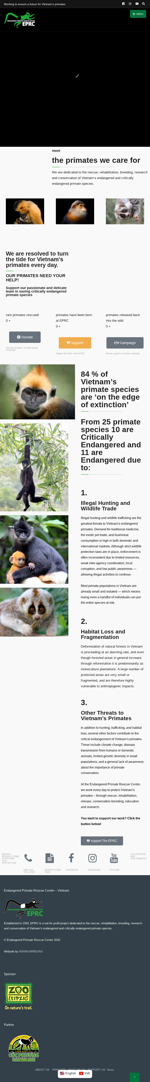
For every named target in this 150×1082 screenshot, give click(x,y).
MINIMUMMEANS (31, 951)
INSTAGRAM (94, 870)
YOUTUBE (114, 870)
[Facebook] (123, 4)
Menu (140, 14)
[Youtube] (114, 858)
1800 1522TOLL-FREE (29, 871)
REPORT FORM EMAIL (53, 871)
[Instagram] (130, 4)
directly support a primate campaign (123, 353)
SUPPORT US (96, 1069)
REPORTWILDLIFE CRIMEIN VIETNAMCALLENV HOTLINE (10, 858)
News (110, 1069)
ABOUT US (42, 1069)
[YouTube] (136, 4)
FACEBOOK (72, 870)
